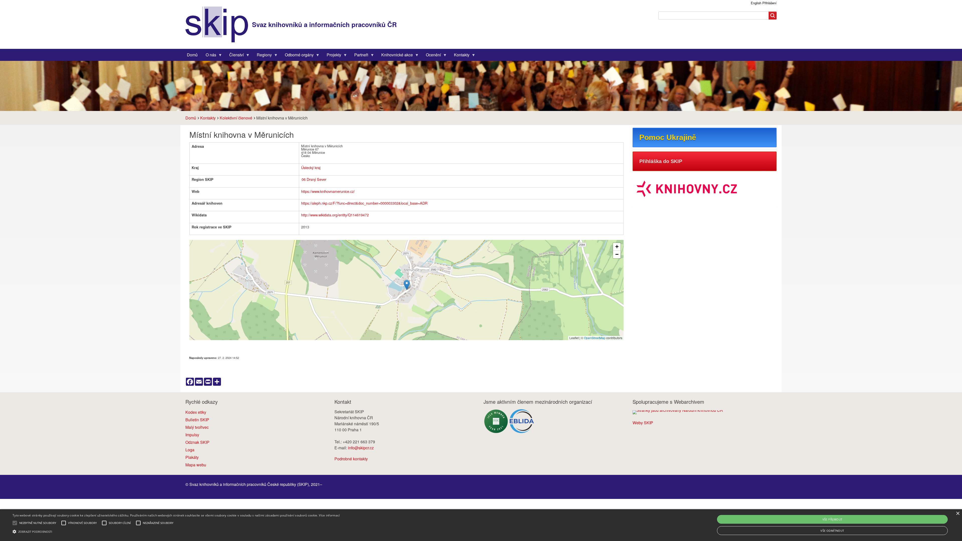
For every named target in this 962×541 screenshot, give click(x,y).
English (756, 3)
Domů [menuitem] (192, 55)
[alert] (481, 525)
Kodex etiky (195, 412)
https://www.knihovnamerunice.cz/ (328, 191)
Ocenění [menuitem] (431, 56)
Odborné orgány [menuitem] (297, 56)
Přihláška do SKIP (660, 161)
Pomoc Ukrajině (667, 137)
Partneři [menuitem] (359, 56)
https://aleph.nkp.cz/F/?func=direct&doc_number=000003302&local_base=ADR (364, 203)
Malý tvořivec (197, 427)
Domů (190, 118)
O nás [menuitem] (209, 56)
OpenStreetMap (595, 338)
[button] (407, 285)
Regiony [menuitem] (262, 56)
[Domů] (218, 24)
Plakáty (192, 457)
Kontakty (208, 118)
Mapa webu (195, 465)
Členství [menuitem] (234, 56)
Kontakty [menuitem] (459, 56)
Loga (189, 450)
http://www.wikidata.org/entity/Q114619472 (335, 214)
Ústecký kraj (310, 167)
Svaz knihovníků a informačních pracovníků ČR (324, 24)
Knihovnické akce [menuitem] (395, 56)
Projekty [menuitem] (332, 56)
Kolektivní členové (236, 118)
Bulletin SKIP (197, 420)
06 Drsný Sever (314, 179)
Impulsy (192, 435)
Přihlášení (769, 3)
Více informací (329, 515)
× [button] (957, 513)
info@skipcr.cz (361, 448)
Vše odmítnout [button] (832, 530)
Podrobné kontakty (351, 459)
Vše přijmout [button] (832, 519)
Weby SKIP (643, 423)
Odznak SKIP (197, 442)
